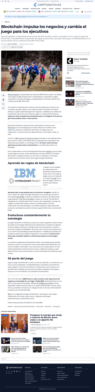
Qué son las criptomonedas (29, 374)
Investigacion (56, 306)
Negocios (7, 21)
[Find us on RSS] (6, 373)
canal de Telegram (21, 16)
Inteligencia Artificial (46, 283)
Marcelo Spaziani (13, 95)
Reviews (51, 8)
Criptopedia (25, 8)
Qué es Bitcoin (28, 371)
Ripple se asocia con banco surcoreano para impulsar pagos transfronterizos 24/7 (51, 340)
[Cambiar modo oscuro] (8, 1)
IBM (24, 279)
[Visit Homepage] (47, 4)
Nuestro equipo (61, 373)
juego (54, 178)
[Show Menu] (2, 1)
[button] (3, 101)
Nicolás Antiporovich (36, 324)
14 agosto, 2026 (15, 353)
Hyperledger (20, 197)
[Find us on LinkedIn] (19, 371)
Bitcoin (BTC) (40, 306)
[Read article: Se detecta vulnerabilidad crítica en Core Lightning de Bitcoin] (70, 94)
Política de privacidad (62, 375)
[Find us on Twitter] (9, 371)
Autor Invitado (12, 44)
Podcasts (17, 8)
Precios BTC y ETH (67, 8)
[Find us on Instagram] (11, 371)
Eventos (43, 377)
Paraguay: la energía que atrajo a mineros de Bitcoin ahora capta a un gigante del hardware (46, 318)
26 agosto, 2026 (46, 324)
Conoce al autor (85, 73)
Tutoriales (43, 373)
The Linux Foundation (26, 199)
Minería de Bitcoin (29, 377)
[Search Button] (5, 1)
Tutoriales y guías (35, 8)
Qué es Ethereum (29, 379)
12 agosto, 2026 (46, 353)
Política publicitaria (62, 377)
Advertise (77, 375)
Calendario (58, 8)
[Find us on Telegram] (17, 371)
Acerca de (59, 371)
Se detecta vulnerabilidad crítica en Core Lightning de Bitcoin (84, 93)
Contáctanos (78, 371)
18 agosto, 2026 (46, 343)
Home (2, 21)
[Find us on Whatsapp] (11, 373)
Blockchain (48, 306)
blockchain (11, 128)
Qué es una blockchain (31, 381)
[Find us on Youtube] (14, 371)
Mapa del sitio (60, 379)
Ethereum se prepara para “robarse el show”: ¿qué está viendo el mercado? (84, 103)
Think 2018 (39, 281)
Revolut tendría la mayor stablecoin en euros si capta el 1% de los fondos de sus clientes (21, 340)
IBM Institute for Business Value (27, 138)
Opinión (43, 375)
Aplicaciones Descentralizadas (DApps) (24, 306)
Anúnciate (76, 8)
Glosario (44, 8)
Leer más (34, 333)
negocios (49, 151)
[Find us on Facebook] (6, 371)
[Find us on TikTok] (9, 373)
